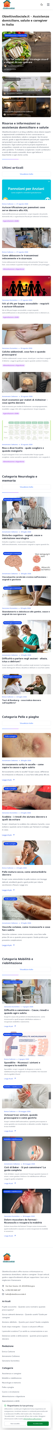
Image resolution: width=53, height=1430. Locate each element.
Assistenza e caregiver (11, 1373)
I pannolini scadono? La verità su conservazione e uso (25, 1331)
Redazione (8, 1346)
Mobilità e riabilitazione (13, 982)
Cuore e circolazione (10, 1392)
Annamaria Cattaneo (10, 396)
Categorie (7, 1367)
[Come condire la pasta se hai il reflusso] (26, 107)
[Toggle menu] (48, 4)
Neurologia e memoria (12, 499)
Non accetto (15, 1424)
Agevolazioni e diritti (12, 79)
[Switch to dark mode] (41, 4)
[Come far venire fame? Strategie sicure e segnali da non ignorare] (26, 52)
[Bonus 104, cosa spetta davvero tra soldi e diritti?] (26, 86)
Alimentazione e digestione (15, 35)
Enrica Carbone (8, 204)
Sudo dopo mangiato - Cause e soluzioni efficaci (22, 1326)
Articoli (6, 1301)
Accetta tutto (38, 1424)
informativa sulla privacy (32, 1419)
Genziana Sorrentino (10, 300)
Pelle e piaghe (10, 736)
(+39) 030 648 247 (13, 1290)
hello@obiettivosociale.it (15, 1294)
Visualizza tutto (26, 174)
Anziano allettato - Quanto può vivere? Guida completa (25, 1322)
